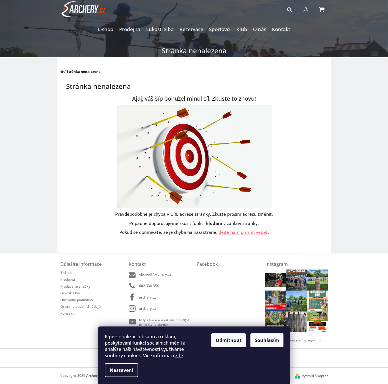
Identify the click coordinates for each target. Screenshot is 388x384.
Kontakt (67, 313)
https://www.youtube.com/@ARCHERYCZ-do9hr (164, 322)
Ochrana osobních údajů (80, 306)
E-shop (66, 272)
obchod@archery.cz (155, 274)
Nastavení (121, 370)
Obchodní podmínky (76, 299)
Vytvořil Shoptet (315, 375)
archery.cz (147, 297)
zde (179, 355)
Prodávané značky (75, 286)
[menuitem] (105, 29)
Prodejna (67, 279)
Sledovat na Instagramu (301, 340)
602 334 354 (149, 285)
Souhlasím (267, 340)
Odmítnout (229, 340)
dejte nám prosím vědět (243, 232)
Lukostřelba (70, 293)
